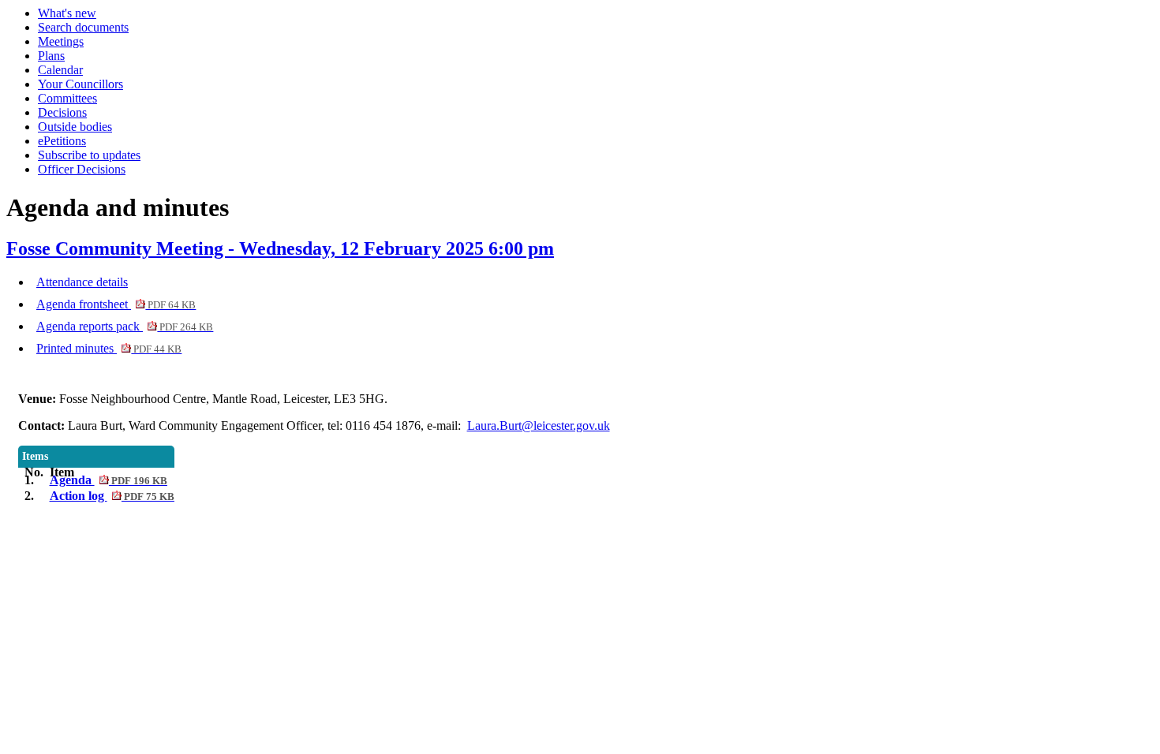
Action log (112, 495)
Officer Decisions (81, 169)
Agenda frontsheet (116, 304)
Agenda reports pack (124, 326)
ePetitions (62, 140)
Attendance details (82, 282)
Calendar (60, 70)
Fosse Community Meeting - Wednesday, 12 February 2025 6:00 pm (280, 248)
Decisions (62, 112)
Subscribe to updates (89, 155)
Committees (67, 98)
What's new (67, 13)
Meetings (61, 41)
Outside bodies (75, 126)
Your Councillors (80, 84)
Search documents (83, 27)
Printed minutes (108, 348)
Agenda (108, 480)
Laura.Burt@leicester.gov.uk (538, 425)
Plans (51, 55)
